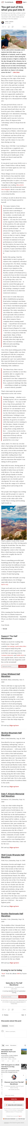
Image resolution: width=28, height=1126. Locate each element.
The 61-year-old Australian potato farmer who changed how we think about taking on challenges (10, 1071)
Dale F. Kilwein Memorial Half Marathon (12, 795)
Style (3, 973)
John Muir (16, 72)
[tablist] (8, 1025)
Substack (6, 1122)
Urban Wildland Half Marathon (10, 675)
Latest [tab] (7, 1045)
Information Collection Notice (17, 1002)
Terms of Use (21, 1000)
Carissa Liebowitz (7, 655)
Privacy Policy (19, 1111)
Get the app (22, 1119)
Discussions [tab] (13, 1045)
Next (23, 1015)
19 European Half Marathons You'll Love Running (8, 1051)
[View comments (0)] (8, 26)
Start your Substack (10, 1119)
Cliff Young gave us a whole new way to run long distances (10, 1066)
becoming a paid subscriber (17, 646)
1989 (18, 973)
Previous (6, 1015)
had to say (4, 584)
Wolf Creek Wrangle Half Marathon (12, 856)
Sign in (24, 2)
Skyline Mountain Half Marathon (11, 734)
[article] (14, 1055)
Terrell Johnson (9, 21)
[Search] (25, 1045)
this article (20, 185)
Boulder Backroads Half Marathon (12, 914)
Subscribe (19, 2)
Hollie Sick (20, 655)
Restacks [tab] (11, 1026)
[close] (23, 1075)
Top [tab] (3, 1045)
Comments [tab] (5, 1026)
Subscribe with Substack (15, 1105)
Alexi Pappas (5, 189)
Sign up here (14, 725)
